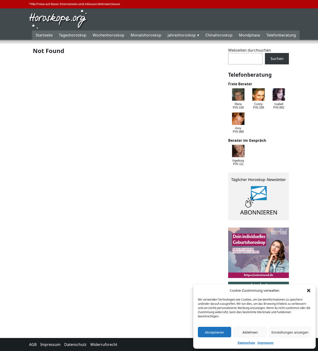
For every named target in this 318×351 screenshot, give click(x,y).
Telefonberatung (281, 35)
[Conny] (258, 94)
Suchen (277, 58)
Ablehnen (250, 332)
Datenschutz (246, 343)
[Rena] (238, 94)
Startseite (44, 35)
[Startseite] (58, 18)
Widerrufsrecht (103, 344)
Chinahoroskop (219, 35)
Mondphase (249, 35)
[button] (308, 290)
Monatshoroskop (146, 35)
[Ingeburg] (238, 151)
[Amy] (238, 119)
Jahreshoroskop (182, 35)
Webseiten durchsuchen (249, 50)
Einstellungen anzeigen (289, 332)
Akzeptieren (214, 332)
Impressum (265, 343)
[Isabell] (279, 94)
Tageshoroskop (72, 35)
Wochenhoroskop (108, 35)
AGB (33, 344)
